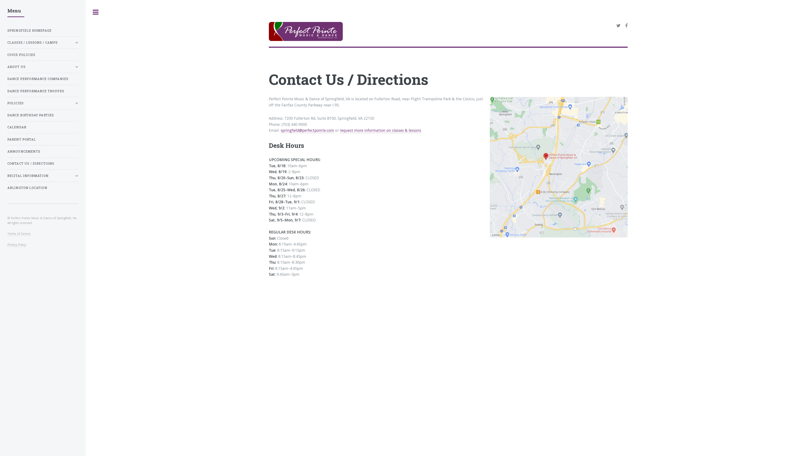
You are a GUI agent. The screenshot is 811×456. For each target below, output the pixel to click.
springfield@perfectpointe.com (307, 130)
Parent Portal (21, 139)
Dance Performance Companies (38, 79)
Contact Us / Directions (30, 164)
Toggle (96, 12)
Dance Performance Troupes (35, 91)
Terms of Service (19, 234)
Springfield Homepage (29, 30)
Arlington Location (27, 188)
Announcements (23, 151)
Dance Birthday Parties (30, 115)
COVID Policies (21, 55)
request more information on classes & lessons (380, 130)
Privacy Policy (16, 245)
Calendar (16, 127)
